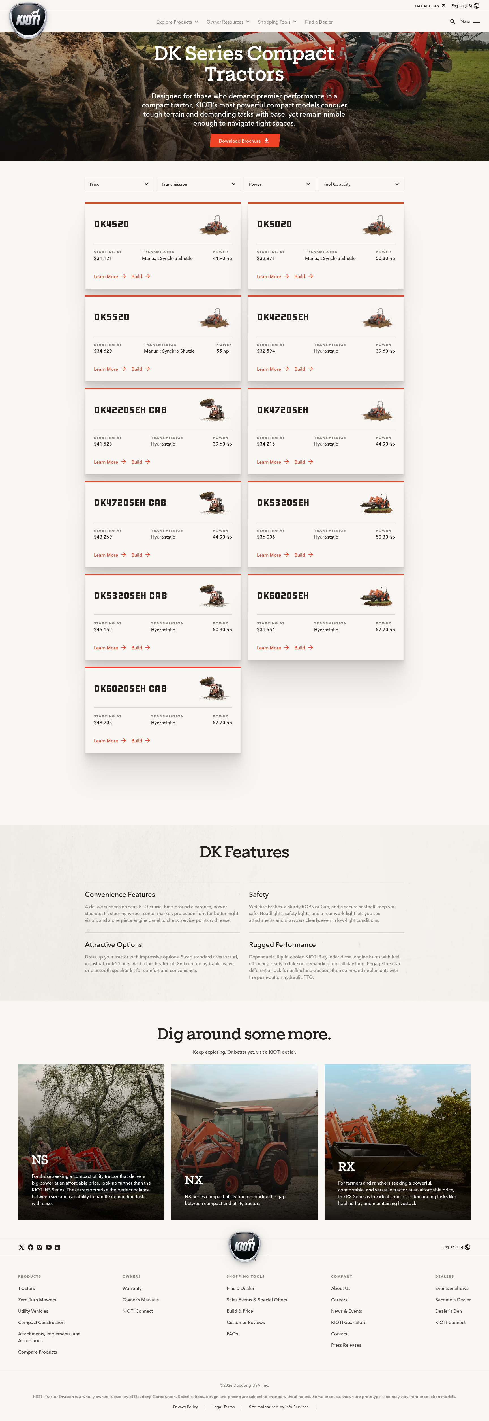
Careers (339, 1299)
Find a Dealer (319, 21)
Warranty (132, 1288)
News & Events (346, 1311)
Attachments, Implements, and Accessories (49, 1336)
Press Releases (346, 1345)
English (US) (461, 6)
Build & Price (240, 1311)
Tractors (26, 1288)
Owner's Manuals (141, 1299)
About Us (340, 1288)
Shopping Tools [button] (274, 21)
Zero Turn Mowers (37, 1299)
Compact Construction (41, 1322)
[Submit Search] (452, 21)
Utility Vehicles (33, 1311)
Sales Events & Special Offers (257, 1299)
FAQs (232, 1333)
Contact (339, 1333)
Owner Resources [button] (225, 21)
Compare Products (37, 1351)
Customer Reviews (246, 1322)
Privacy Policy (185, 1406)
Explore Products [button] (174, 21)
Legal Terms (223, 1406)
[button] (470, 21)
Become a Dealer (453, 1299)
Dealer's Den (427, 6)
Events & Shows (451, 1288)
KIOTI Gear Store (348, 1322)
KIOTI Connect (138, 1311)
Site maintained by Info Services (278, 1406)
